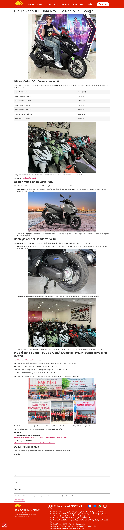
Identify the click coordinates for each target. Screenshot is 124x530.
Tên (15, 475)
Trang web (17, 489)
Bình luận (17, 454)
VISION (74, 4)
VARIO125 (31, 4)
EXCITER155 (65, 4)
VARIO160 (40, 4)
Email (16, 482)
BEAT (81, 4)
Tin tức (89, 4)
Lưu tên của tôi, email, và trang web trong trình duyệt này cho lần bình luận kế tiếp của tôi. (44, 496)
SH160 (56, 4)
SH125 (49, 4)
